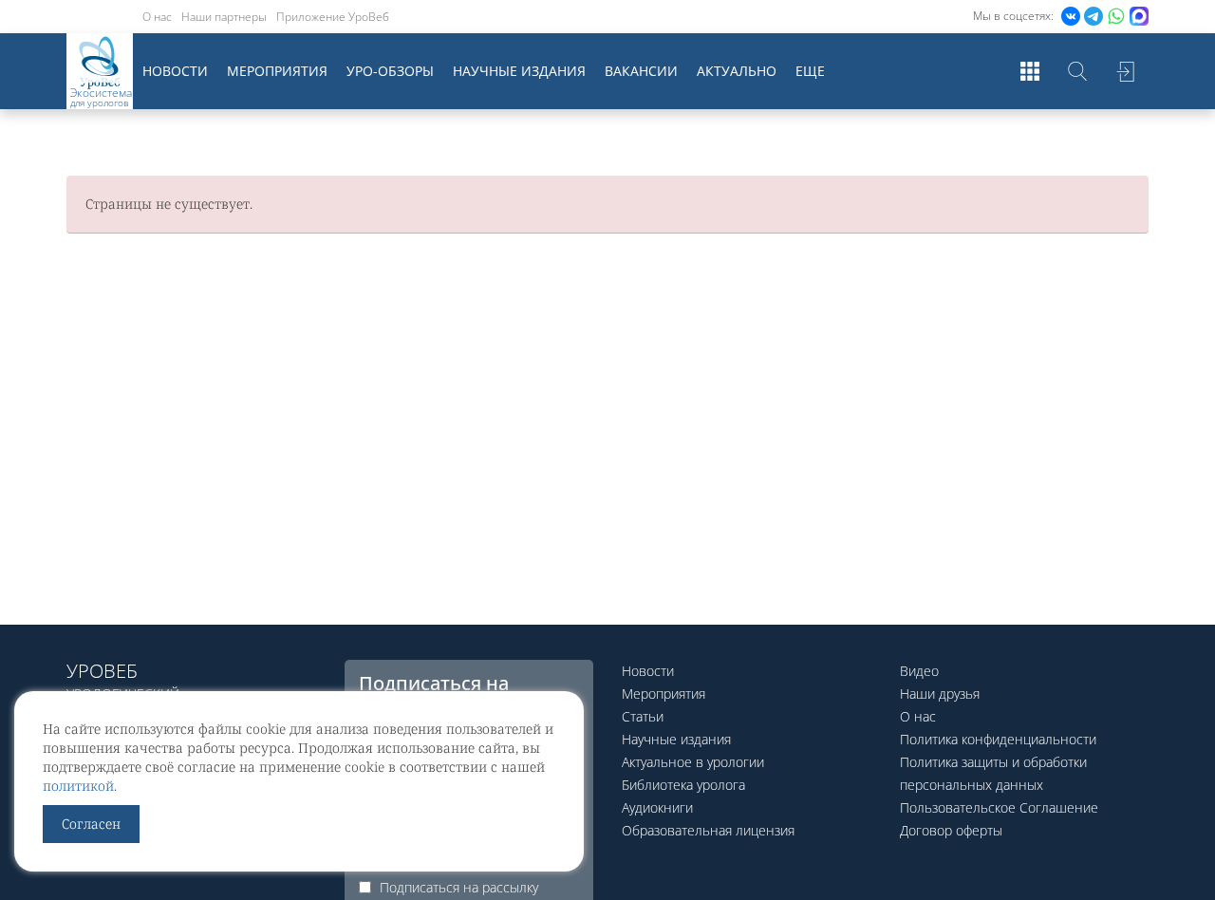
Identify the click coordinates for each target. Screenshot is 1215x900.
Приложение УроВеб (332, 17)
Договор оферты (951, 830)
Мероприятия (277, 71)
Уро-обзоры (390, 71)
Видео (919, 671)
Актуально (736, 71)
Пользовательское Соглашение (999, 807)
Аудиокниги (657, 807)
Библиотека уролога (683, 785)
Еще (810, 71)
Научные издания (519, 71)
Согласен (91, 824)
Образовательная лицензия (708, 830)
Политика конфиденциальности (998, 739)
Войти (1125, 71)
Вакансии (641, 71)
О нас (157, 17)
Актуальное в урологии (693, 762)
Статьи (643, 716)
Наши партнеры (224, 17)
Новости (175, 71)
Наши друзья (940, 693)
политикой (78, 786)
